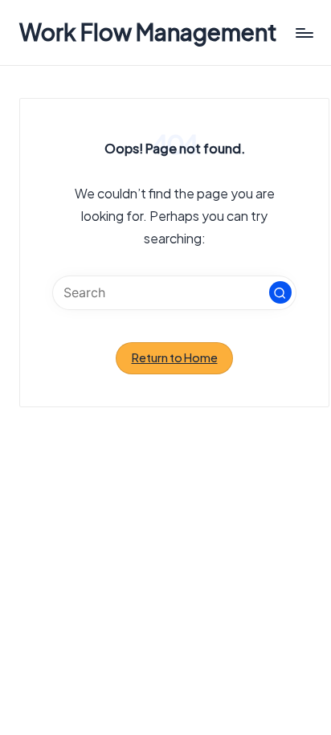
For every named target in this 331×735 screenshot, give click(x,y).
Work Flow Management (148, 32)
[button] (280, 292)
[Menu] (304, 32)
